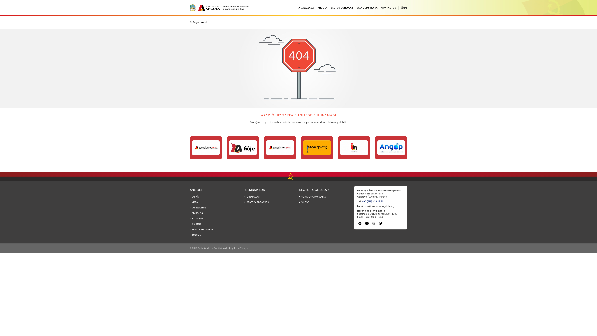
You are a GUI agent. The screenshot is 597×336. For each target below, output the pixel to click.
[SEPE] (317, 147)
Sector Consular (342, 7)
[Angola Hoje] (243, 147)
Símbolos (197, 213)
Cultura (196, 224)
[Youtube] (367, 223)
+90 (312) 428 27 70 (373, 201)
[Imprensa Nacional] (354, 147)
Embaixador (253, 196)
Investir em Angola (202, 229)
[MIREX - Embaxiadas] (206, 147)
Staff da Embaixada (258, 202)
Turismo (196, 234)
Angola (322, 7)
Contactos (388, 7)
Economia (198, 218)
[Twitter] (381, 223)
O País (195, 196)
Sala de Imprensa (367, 7)
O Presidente (199, 207)
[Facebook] (360, 223)
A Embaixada (306, 7)
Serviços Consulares (313, 196)
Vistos (305, 202)
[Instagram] (374, 223)
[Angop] (391, 147)
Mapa (195, 202)
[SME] (280, 147)
